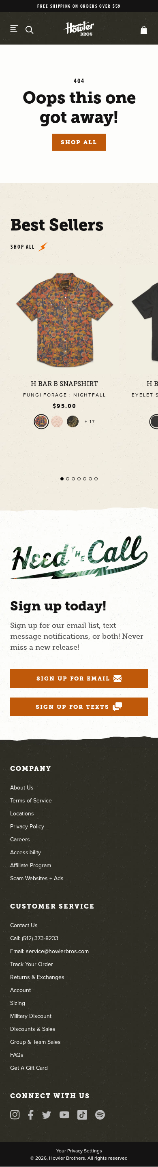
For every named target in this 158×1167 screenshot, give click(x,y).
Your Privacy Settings (79, 1150)
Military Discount (30, 1016)
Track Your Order (31, 964)
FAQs (16, 1055)
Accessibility (25, 852)
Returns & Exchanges (37, 977)
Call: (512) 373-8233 (34, 938)
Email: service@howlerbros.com (49, 951)
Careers (20, 839)
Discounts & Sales (33, 1029)
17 (91, 421)
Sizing (17, 1003)
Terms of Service (31, 800)
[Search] (30, 30)
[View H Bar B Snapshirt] (64, 319)
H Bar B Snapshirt (64, 384)
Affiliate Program (30, 865)
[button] (142, 30)
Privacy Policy (27, 826)
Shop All (79, 142)
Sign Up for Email (73, 678)
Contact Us (24, 925)
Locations (22, 813)
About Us (22, 787)
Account (20, 990)
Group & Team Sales (35, 1042)
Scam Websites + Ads (37, 878)
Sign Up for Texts (72, 707)
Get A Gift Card (29, 1068)
